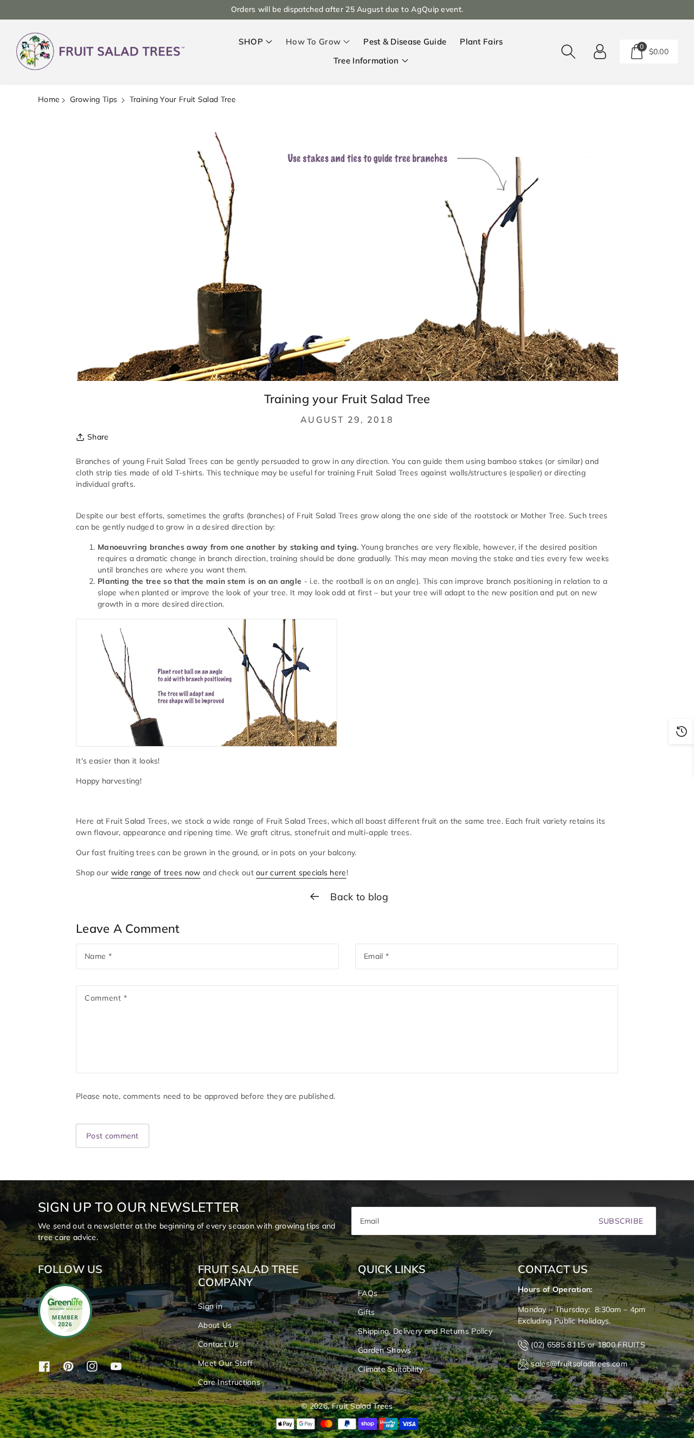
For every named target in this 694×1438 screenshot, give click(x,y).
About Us (215, 1325)
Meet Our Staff (225, 1363)
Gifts (366, 1312)
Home (49, 99)
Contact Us (218, 1344)
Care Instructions (229, 1382)
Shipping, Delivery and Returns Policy (425, 1331)
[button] (255, 42)
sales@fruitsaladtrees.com (579, 1364)
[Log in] (600, 51)
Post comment (112, 1136)
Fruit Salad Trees (362, 1406)
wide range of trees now (156, 872)
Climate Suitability (390, 1369)
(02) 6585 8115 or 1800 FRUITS (588, 1345)
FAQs (367, 1293)
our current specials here (301, 872)
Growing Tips (94, 99)
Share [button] (98, 437)
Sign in (210, 1306)
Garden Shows (385, 1350)
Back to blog (357, 896)
